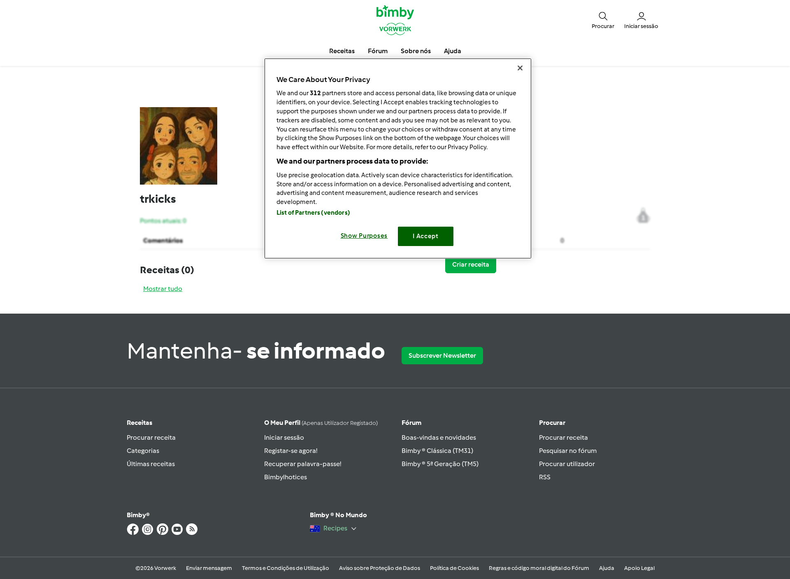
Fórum (411, 423)
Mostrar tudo (162, 289)
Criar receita (470, 264)
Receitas (139, 423)
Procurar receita (151, 437)
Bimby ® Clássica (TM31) (437, 451)
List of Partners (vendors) (313, 212)
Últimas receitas (151, 464)
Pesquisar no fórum (568, 451)
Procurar (552, 423)
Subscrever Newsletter (442, 355)
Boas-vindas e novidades (439, 437)
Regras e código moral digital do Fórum (539, 568)
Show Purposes (364, 235)
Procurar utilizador (567, 464)
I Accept (426, 236)
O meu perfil (321, 423)
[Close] (520, 68)
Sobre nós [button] (416, 51)
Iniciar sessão (284, 437)
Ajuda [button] (452, 51)
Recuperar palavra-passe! (302, 464)
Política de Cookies (454, 568)
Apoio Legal (639, 568)
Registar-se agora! (290, 451)
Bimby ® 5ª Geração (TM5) (440, 464)
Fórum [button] (378, 51)
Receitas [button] (342, 51)
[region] (398, 158)
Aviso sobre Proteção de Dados (379, 568)
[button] (603, 19)
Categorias (143, 451)
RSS (545, 477)
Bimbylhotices (285, 477)
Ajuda (606, 568)
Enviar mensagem (209, 568)
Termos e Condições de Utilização (285, 568)
